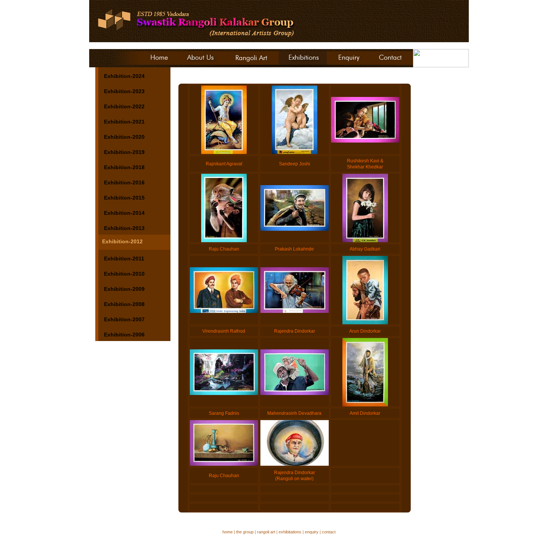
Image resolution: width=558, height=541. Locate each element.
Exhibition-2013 (124, 228)
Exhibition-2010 (124, 274)
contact (329, 532)
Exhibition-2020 (124, 137)
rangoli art (266, 532)
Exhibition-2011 (124, 258)
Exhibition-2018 (124, 167)
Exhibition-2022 (124, 106)
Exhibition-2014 (124, 213)
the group (245, 532)
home (227, 532)
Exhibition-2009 (124, 289)
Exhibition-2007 (124, 319)
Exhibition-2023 (124, 91)
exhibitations (290, 532)
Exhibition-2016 (124, 182)
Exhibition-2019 (124, 152)
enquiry (311, 532)
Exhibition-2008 (124, 304)
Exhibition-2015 (124, 198)
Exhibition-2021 (124, 122)
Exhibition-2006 (124, 335)
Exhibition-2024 (124, 76)
